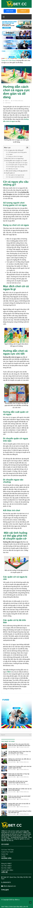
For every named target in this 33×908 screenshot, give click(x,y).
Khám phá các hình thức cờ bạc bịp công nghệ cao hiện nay (18, 774)
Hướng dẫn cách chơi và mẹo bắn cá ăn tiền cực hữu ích (19, 804)
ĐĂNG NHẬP (9, 11)
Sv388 (3, 856)
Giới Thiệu (4, 906)
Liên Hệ (25, 906)
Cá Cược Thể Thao (7, 849)
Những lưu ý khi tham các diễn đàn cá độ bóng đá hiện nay (19, 759)
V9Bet (9, 672)
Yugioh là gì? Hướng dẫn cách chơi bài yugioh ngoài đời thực (19, 767)
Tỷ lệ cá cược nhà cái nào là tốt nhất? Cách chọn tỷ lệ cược (19, 796)
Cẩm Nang (12, 60)
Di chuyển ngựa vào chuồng (16, 166)
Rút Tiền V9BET (6, 868)
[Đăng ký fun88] (16, 713)
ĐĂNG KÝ (23, 11)
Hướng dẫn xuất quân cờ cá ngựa (17, 162)
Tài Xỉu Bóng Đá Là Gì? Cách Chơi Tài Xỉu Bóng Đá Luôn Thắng (19, 752)
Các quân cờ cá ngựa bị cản (16, 175)
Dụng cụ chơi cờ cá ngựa (15, 156)
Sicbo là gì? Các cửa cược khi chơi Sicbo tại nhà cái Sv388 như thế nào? (19, 744)
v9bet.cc (17, 899)
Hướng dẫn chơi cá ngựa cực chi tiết (16, 160)
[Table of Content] (27, 147)
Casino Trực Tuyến (7, 852)
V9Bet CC (7, 100)
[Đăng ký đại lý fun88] (16, 24)
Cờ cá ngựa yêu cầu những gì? (14, 150)
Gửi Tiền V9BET (6, 866)
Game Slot (4, 854)
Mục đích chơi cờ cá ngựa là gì (14, 158)
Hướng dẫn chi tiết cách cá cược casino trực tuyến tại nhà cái (18, 782)
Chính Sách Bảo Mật (15, 906)
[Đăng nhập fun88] (16, 54)
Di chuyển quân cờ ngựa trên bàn (17, 164)
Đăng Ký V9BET (6, 863)
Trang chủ (4, 60)
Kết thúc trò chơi (13, 168)
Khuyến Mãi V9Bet (7, 870)
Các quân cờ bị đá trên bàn (16, 177)
